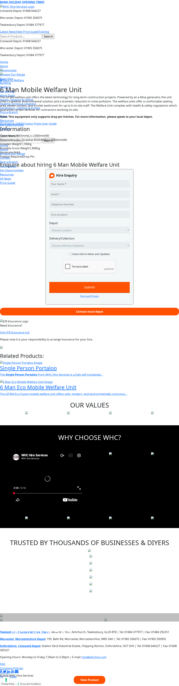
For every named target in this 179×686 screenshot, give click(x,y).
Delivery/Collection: (62, 238)
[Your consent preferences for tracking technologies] (6, 680)
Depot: (53, 223)
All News (5, 179)
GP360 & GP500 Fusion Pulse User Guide (29, 124)
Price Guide (7, 183)
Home (4, 62)
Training (43, 32)
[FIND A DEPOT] (105, 619)
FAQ (2, 664)
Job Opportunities (12, 170)
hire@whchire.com (94, 657)
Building (5, 83)
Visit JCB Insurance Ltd (14, 332)
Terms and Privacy (89, 296)
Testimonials (8, 70)
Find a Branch (9, 112)
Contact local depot (89, 311)
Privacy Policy (7, 684)
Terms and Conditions (30, 684)
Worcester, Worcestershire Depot (22, 639)
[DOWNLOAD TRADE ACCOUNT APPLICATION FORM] (1, 619)
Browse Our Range (12, 74)
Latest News (8, 32)
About (4, 66)
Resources (7, 120)
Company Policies (11, 668)
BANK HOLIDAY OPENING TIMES (22, 2)
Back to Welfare (13, 80)
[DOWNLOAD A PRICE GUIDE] (1, 615)
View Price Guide (27, 32)
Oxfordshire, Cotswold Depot (20, 646)
